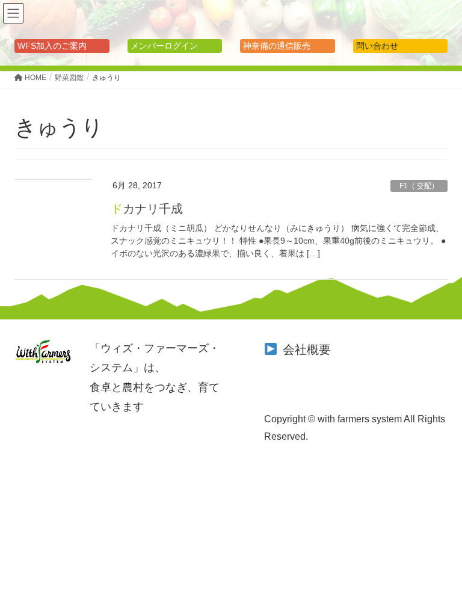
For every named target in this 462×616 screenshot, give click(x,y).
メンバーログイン (164, 46)
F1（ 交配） (419, 186)
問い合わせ (377, 46)
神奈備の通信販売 (276, 46)
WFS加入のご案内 (52, 46)
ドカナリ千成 (147, 208)
